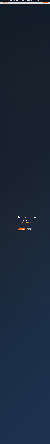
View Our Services (29, 229)
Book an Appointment (22, 229)
